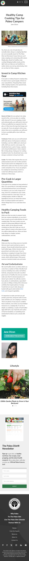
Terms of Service (10, 553)
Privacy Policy (18, 553)
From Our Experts (14, 531)
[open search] (22, 2)
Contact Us (14, 540)
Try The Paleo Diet (14, 517)
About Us (14, 537)
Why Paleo (14, 514)
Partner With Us (14, 523)
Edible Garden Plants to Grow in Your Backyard (14, 402)
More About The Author (14, 336)
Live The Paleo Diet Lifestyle (14, 520)
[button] (26, 2)
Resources (14, 534)
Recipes (14, 528)
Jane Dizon (14, 24)
